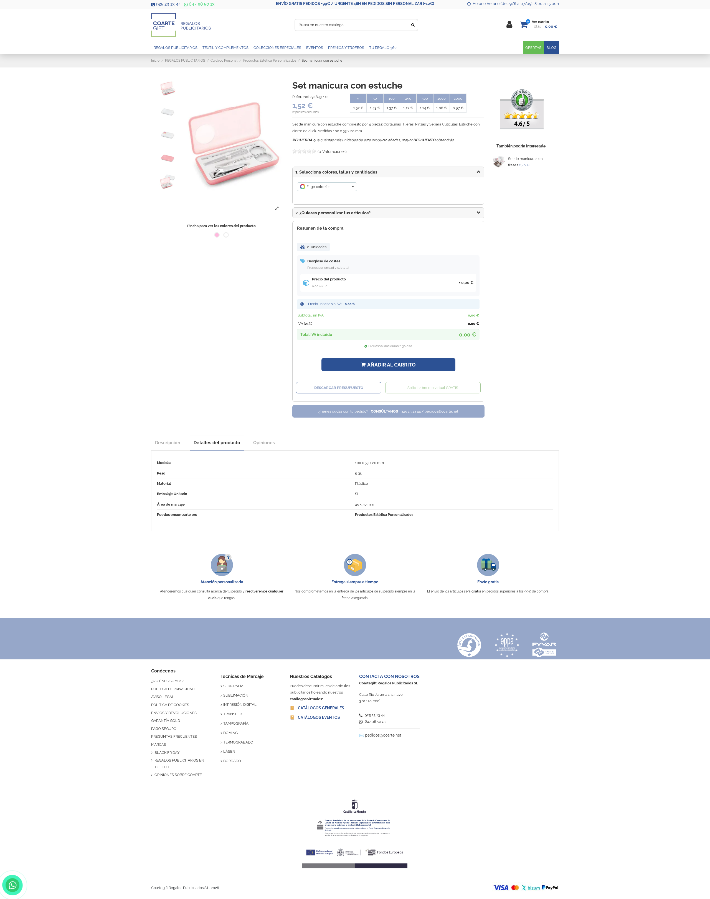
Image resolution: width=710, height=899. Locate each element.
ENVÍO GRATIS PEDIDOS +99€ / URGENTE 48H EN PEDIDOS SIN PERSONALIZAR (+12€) (355, 3)
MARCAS (158, 744)
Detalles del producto (217, 442)
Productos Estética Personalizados (384, 515)
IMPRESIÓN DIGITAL (240, 704)
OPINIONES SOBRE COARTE (178, 775)
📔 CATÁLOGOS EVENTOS (315, 717)
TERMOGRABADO (238, 742)
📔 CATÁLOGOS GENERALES (317, 708)
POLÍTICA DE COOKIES (170, 705)
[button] (388, 213)
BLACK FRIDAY (166, 752)
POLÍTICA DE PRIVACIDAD (172, 689)
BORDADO (232, 761)
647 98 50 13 (201, 4)
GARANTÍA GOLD (165, 721)
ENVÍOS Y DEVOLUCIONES (174, 713)
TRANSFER (232, 714)
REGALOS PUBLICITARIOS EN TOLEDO (179, 763)
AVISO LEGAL (162, 697)
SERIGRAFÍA (233, 686)
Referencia (301, 97)
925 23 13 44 (168, 4)
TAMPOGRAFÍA (235, 723)
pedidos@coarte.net (383, 735)
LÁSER (229, 751)
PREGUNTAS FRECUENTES (174, 736)
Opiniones (264, 442)
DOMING (230, 733)
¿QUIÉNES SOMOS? (167, 681)
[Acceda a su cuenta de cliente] (509, 24)
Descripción (167, 442)
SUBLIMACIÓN (235, 695)
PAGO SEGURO (163, 729)
